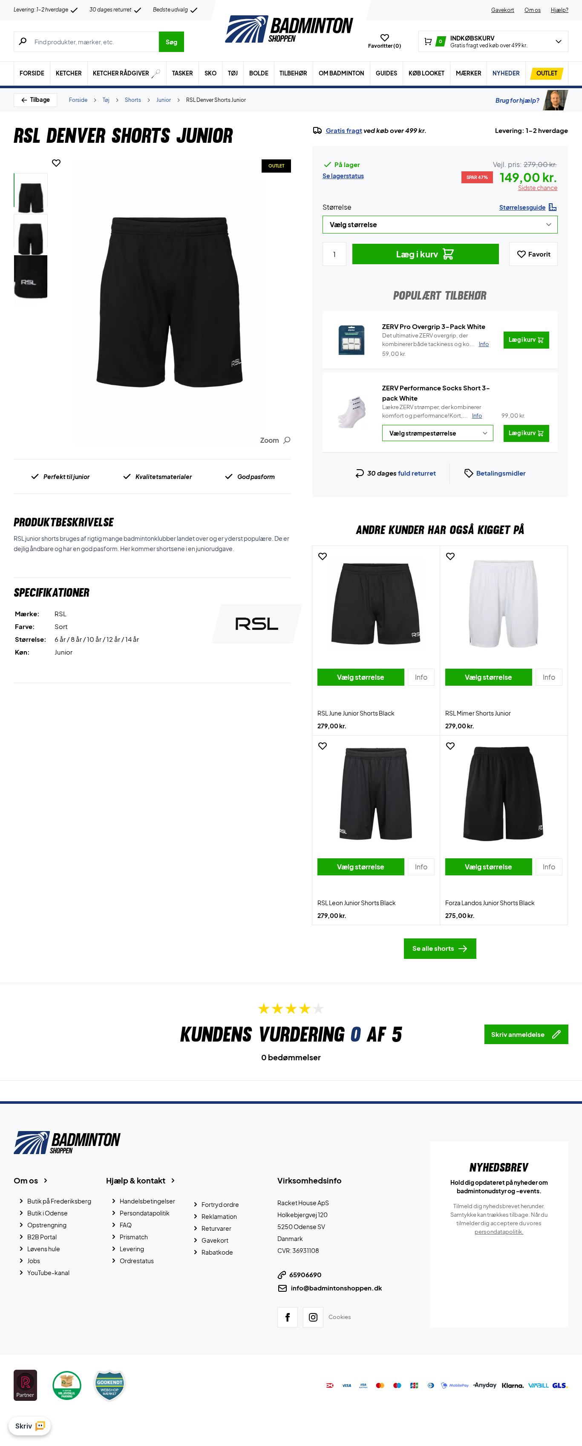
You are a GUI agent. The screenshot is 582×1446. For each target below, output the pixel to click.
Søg (171, 42)
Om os (532, 10)
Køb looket (426, 73)
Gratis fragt (344, 130)
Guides (386, 73)
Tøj (233, 73)
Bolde (258, 73)
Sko (210, 73)
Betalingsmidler (501, 473)
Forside (32, 73)
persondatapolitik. (499, 1231)
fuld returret (417, 473)
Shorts (133, 100)
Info (477, 415)
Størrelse (337, 206)
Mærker (468, 73)
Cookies (339, 1316)
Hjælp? (559, 10)
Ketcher (69, 73)
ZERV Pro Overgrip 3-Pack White (433, 326)
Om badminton (341, 73)
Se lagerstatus (343, 175)
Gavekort (502, 10)
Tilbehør (293, 73)
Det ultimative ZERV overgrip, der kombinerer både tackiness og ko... (435, 339)
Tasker (182, 73)
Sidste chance (538, 187)
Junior (163, 100)
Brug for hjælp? (517, 100)
